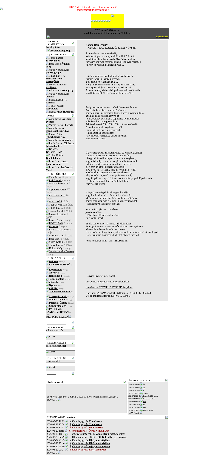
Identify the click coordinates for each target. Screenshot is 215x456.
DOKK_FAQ (56, 223)
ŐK (144, 384)
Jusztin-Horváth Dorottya (61, 251)
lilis (144, 402)
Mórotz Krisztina (57, 214)
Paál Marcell (55, 180)
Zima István (55, 177)
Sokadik (145, 393)
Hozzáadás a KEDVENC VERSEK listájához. (109, 287)
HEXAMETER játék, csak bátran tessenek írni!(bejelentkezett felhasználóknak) (93, 8)
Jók (144, 387)
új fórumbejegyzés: (86, 421)
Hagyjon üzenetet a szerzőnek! (101, 276)
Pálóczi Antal (55, 220)
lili (144, 404)
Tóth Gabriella (56, 204)
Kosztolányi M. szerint (150, 396)
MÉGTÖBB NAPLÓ (57, 316)
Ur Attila (53, 226)
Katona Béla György (97, 45)
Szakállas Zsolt (56, 235)
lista (144, 407)
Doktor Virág (55, 248)
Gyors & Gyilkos (57, 189)
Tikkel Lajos (55, 207)
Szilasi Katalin (56, 242)
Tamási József (56, 211)
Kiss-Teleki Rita (57, 195)
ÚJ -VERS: (97, 434)
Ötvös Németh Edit (58, 183)
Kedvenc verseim (148, 410)
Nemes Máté (55, 201)
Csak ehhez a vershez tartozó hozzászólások (107, 281)
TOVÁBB (52, 399)
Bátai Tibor (54, 238)
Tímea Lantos (56, 245)
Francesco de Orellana (60, 229)
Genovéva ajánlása (149, 399)
